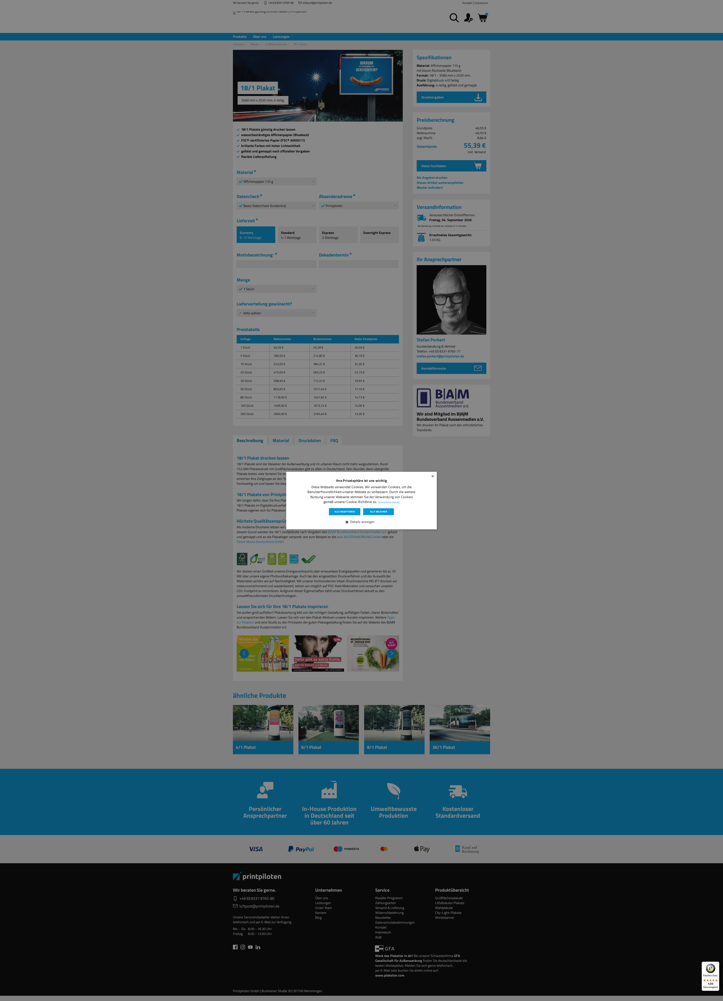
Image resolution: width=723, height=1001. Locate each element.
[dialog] (361, 500)
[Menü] (717, 964)
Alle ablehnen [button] (378, 511)
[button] (361, 522)
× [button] (432, 475)
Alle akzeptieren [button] (345, 511)
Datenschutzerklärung (389, 502)
